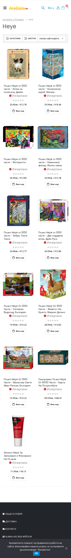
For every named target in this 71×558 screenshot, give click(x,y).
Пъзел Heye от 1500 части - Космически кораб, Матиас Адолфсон (49, 89)
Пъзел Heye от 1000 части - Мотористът (15, 161)
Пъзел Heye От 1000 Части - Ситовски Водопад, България (15, 309)
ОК (36, 553)
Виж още (19, 111)
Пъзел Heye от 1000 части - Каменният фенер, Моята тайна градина (50, 162)
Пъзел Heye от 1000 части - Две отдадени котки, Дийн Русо (50, 235)
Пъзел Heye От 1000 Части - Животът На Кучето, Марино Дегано (51, 309)
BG (50, 8)
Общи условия (13, 513)
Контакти (10, 528)
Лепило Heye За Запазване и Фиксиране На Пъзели (17, 456)
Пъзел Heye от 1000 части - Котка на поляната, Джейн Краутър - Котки (15, 89)
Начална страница (13, 19)
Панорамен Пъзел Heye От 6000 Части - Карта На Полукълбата (52, 382)
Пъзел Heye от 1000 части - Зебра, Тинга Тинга (15, 235)
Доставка (11, 521)
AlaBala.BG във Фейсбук (18, 536)
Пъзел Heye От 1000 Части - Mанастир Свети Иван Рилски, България (18, 382)
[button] (43, 8)
